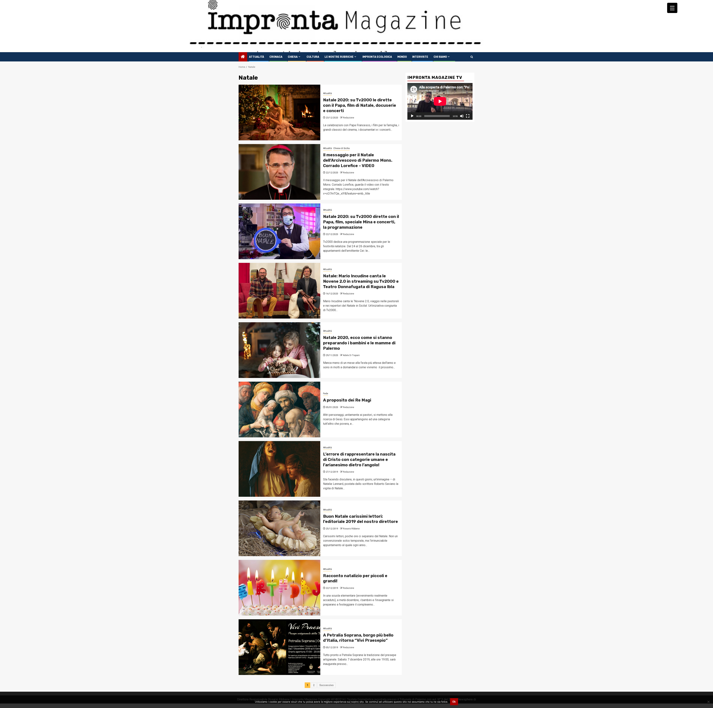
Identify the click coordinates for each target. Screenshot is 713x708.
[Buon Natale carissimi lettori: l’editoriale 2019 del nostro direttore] (279, 528)
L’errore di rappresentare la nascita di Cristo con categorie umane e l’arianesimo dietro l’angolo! (359, 459)
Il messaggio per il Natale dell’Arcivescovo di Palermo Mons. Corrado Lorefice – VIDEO (357, 160)
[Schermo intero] (468, 116)
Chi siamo (440, 56)
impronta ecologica (377, 56)
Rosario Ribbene (351, 528)
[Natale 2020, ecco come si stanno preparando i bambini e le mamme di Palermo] (279, 350)
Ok (454, 701)
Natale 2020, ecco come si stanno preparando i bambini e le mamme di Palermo (359, 343)
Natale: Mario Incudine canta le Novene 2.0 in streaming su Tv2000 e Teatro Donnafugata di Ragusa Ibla (361, 281)
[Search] (471, 57)
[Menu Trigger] (672, 8)
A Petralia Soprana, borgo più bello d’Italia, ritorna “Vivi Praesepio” (358, 638)
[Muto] (462, 116)
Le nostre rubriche (339, 56)
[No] (708, 702)
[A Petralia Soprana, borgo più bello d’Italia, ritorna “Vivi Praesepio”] (279, 647)
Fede (325, 393)
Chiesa (293, 56)
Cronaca (275, 56)
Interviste (420, 56)
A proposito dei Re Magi (347, 400)
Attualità (256, 56)
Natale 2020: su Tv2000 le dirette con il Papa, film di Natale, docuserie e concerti (359, 105)
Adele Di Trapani (351, 355)
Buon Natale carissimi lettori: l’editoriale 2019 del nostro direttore (360, 519)
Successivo (326, 685)
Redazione (348, 117)
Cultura (313, 56)
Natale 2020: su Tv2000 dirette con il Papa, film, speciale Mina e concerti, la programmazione (361, 222)
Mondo (402, 56)
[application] (440, 101)
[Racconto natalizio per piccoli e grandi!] (279, 588)
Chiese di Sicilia (341, 148)
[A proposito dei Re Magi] (279, 409)
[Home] (243, 57)
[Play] (412, 116)
